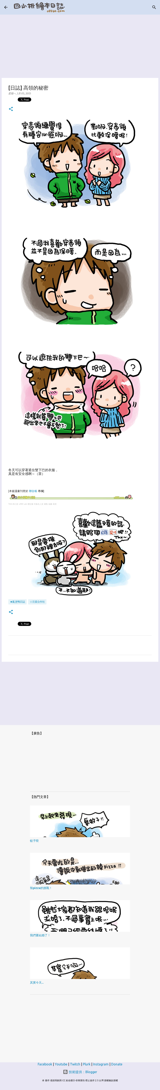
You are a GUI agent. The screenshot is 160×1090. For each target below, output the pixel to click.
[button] (10, 109)
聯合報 (33, 491)
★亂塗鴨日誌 (17, 601)
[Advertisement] (80, 44)
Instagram (101, 1064)
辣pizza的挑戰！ (41, 888)
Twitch (75, 1064)
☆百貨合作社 (37, 601)
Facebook (45, 1064)
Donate (116, 1064)
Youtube (61, 1064)
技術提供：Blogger (82, 1072)
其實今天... (37, 982)
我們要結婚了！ (40, 935)
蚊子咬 (34, 840)
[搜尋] (154, 7)
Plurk (86, 1064)
